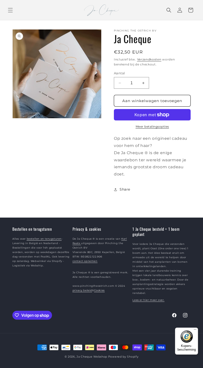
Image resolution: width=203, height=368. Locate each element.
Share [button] (125, 189)
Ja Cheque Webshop (91, 356)
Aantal (119, 73)
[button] (10, 10)
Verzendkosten (149, 59)
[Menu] (195, 331)
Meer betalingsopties (152, 126)
